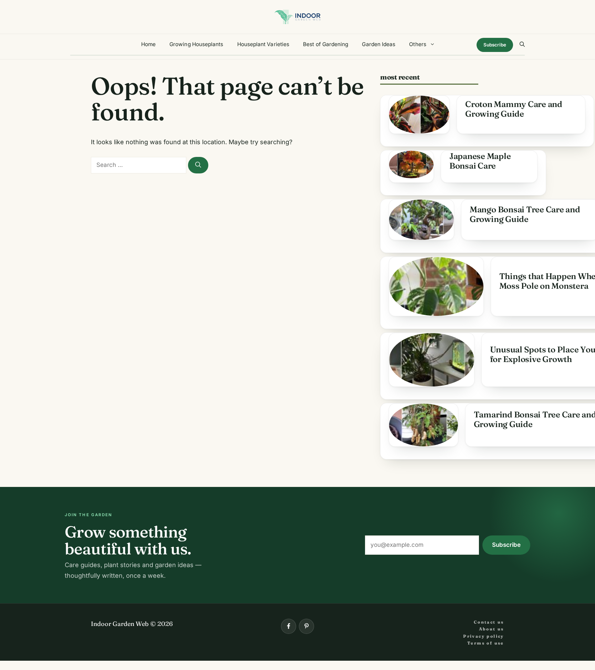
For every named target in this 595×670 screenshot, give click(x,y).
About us (491, 628)
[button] (522, 44)
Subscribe (494, 44)
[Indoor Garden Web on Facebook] (288, 626)
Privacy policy (483, 636)
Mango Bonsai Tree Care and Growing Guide (525, 214)
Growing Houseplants (196, 44)
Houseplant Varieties (263, 44)
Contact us (489, 622)
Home (148, 44)
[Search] (198, 165)
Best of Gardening (325, 44)
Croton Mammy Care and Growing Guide (513, 109)
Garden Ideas (378, 44)
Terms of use (485, 643)
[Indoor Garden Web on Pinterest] (306, 626)
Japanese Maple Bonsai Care (480, 161)
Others (417, 44)
